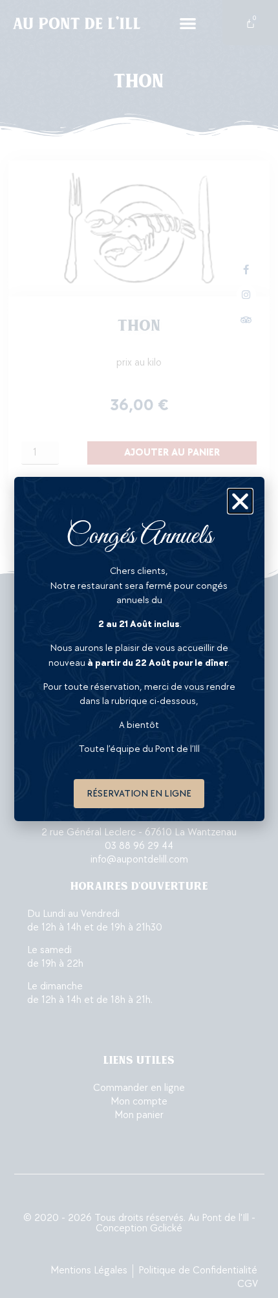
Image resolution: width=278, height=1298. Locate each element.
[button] (240, 501)
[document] (139, 649)
